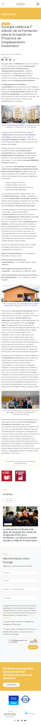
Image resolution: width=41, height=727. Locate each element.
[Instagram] (15, 721)
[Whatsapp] (14, 59)
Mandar (33, 647)
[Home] (20, 4)
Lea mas (9, 500)
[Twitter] (11, 59)
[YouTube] (25, 721)
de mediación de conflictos (15, 125)
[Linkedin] (7, 59)
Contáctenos (11, 685)
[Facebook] (3, 59)
